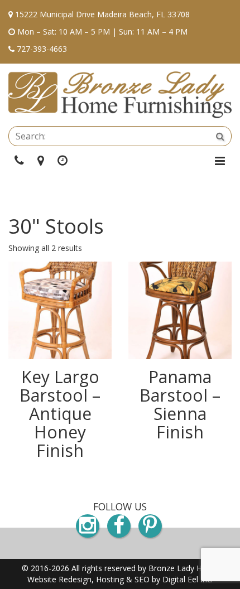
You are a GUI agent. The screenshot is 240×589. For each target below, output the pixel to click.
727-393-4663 (42, 49)
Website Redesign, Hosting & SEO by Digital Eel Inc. (120, 579)
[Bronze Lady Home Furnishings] (120, 94)
